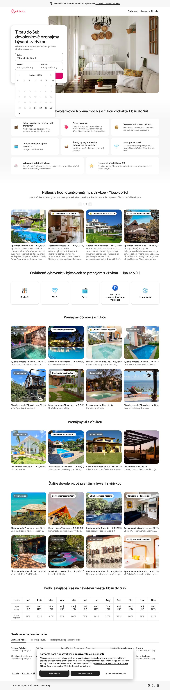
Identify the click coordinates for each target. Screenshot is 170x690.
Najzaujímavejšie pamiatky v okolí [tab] (65, 640)
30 (51, 108)
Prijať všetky (54, 673)
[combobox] (39, 58)
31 (20, 113)
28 (41, 108)
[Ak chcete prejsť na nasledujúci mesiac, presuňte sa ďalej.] (51, 75)
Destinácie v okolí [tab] (18, 640)
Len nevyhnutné (85, 673)
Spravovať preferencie (116, 673)
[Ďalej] (90, 204)
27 (35, 108)
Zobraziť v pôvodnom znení (108, 3)
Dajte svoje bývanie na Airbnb (143, 11)
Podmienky (45, 685)
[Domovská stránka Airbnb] (17, 11)
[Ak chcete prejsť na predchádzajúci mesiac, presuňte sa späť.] (20, 75)
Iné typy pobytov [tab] (38, 640)
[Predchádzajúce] (80, 204)
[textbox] (27, 67)
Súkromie (34, 685)
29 (46, 108)
